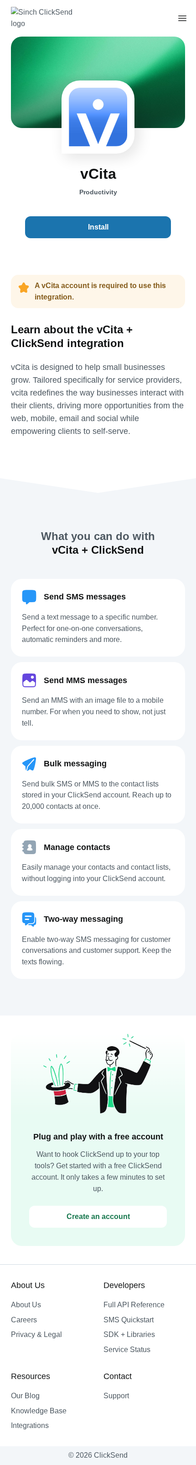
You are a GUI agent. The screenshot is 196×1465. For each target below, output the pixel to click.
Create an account (98, 1216)
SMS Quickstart (128, 1320)
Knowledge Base (39, 1411)
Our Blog (25, 1396)
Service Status (126, 1349)
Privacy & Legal (36, 1334)
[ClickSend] (47, 18)
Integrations (30, 1425)
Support (116, 1396)
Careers (24, 1320)
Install (98, 227)
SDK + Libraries (129, 1334)
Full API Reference (134, 1305)
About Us (26, 1305)
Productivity (98, 192)
